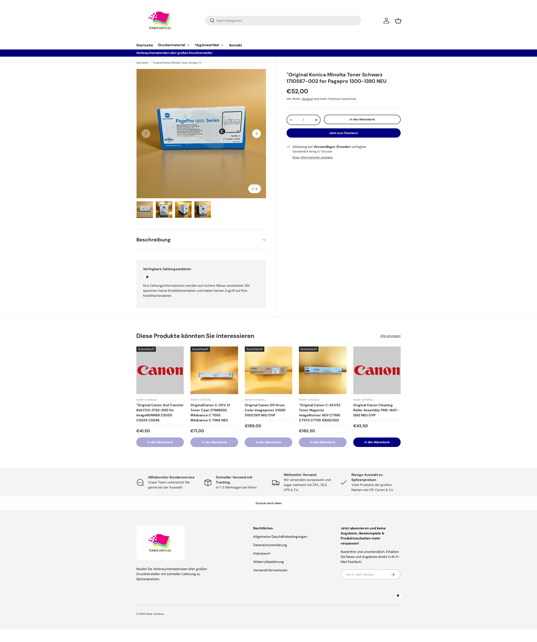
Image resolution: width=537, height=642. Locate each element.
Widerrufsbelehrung (268, 562)
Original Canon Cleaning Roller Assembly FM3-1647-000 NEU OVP (376, 410)
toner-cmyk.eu (155, 614)
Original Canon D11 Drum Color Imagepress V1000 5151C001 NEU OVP (265, 410)
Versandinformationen (270, 570)
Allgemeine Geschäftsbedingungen (280, 536)
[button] (398, 20)
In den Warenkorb (362, 119)
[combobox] (283, 20)
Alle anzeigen (390, 336)
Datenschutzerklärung (270, 545)
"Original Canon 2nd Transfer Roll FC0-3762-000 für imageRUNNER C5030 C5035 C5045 (160, 412)
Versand (307, 99)
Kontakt (235, 45)
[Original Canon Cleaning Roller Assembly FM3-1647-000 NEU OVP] (377, 370)
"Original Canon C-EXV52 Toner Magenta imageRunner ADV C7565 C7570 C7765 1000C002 (319, 412)
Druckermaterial (171, 45)
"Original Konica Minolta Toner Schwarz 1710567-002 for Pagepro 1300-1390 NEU (177, 62)
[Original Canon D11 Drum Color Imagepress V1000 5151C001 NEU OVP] (268, 370)
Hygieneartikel (207, 45)
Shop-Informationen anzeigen (312, 157)
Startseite (144, 45)
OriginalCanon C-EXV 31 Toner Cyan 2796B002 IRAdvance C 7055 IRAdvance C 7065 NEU (210, 412)
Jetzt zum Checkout (343, 133)
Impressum (261, 553)
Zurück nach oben (268, 503)
